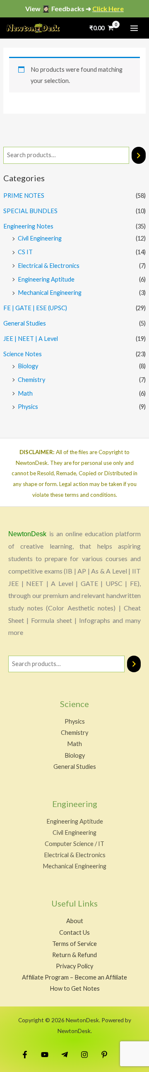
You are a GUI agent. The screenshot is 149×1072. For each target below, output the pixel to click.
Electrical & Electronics (48, 265)
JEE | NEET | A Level (30, 338)
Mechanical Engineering (50, 292)
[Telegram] (64, 1054)
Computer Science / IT (74, 843)
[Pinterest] (104, 1054)
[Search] (139, 155)
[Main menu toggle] (134, 27)
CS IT (25, 251)
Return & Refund (74, 954)
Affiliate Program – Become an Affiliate (74, 977)
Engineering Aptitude (46, 279)
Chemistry (31, 379)
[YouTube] (44, 1054)
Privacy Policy (74, 966)
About (74, 920)
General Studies (24, 323)
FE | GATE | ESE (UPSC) (35, 307)
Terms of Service (74, 943)
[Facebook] (25, 1054)
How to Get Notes (75, 988)
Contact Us (74, 932)
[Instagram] (84, 1054)
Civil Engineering (40, 238)
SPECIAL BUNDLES (30, 210)
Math (25, 393)
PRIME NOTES (23, 195)
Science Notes (22, 353)
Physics (28, 406)
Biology (28, 365)
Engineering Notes (28, 226)
